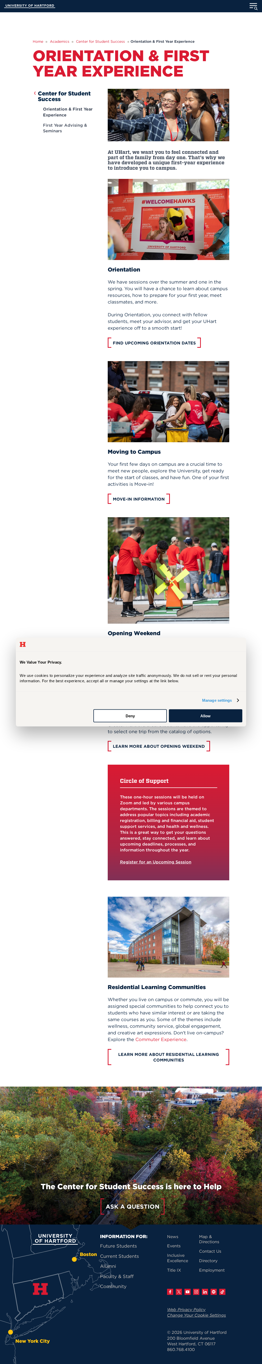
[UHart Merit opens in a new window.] (214, 1292)
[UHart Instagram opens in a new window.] (196, 1292)
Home (38, 41)
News (172, 1236)
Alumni (108, 1266)
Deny (130, 715)
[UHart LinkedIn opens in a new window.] (205, 1292)
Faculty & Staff (117, 1276)
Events (174, 1245)
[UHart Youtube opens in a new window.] (187, 1292)
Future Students (118, 1246)
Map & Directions (209, 1239)
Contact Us (210, 1251)
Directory (208, 1260)
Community (113, 1286)
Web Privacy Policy (186, 1309)
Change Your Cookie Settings (196, 1315)
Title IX (174, 1270)
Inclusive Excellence (177, 1258)
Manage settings (217, 700)
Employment (212, 1270)
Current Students (119, 1256)
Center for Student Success (100, 41)
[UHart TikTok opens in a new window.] (222, 1292)
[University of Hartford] (29, 7)
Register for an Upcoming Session (155, 861)
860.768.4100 (181, 1349)
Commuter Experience (161, 1039)
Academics (59, 41)
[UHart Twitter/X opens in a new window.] (179, 1292)
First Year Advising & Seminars (65, 128)
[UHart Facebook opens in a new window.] (170, 1292)
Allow (205, 715)
